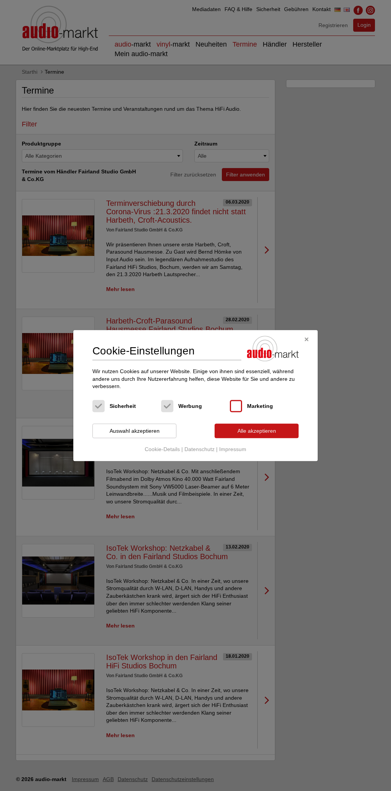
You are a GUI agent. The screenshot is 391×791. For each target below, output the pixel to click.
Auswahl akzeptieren (135, 431)
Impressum (232, 449)
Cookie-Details (162, 449)
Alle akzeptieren (257, 431)
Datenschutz (199, 449)
